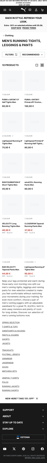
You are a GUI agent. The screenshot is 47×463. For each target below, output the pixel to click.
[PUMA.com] (23, 10)
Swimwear (7, 358)
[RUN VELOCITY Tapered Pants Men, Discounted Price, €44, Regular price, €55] (12, 257)
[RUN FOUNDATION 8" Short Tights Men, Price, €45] (12, 171)
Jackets (6, 343)
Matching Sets (9, 371)
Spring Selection (11, 322)
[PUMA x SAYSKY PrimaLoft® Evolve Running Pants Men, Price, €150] (35, 89)
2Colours (6, 136)
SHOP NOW (16, 28)
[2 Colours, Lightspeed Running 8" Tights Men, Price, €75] (12, 130)
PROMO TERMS (29, 28)
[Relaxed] (42, 65)
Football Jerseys (11, 354)
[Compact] (36, 65)
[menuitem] (4, 448)
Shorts (6, 339)
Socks (5, 367)
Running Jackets (10, 386)
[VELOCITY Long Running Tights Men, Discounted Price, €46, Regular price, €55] (12, 214)
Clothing (9, 35)
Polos (5, 382)
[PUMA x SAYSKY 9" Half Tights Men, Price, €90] (12, 89)
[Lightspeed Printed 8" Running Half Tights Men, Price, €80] (35, 130)
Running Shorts (10, 390)
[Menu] (4, 10)
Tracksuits (7, 350)
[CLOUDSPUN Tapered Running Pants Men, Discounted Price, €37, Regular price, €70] (35, 214)
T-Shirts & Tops (10, 326)
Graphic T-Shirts (10, 378)
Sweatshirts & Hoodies (13, 331)
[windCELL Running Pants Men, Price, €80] (35, 171)
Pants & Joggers (10, 335)
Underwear (7, 363)
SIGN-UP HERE (24, 5)
